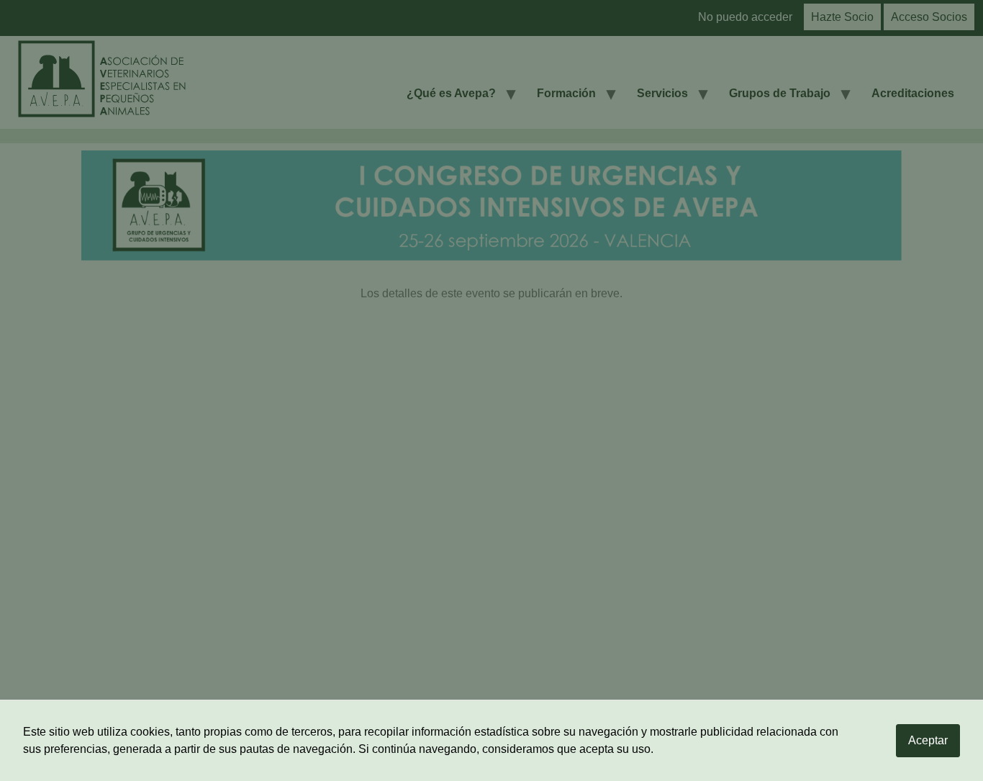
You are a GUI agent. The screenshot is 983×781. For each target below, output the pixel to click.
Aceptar (928, 740)
